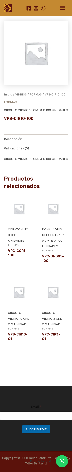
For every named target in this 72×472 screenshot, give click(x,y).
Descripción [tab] (13, 139)
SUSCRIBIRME (36, 429)
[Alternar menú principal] (62, 7)
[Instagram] (36, 8)
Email (36, 407)
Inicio (8, 94)
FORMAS (36, 94)
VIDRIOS (21, 94)
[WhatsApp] (43, 8)
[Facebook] (29, 8)
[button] (62, 461)
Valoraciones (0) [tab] (16, 148)
